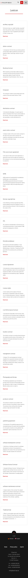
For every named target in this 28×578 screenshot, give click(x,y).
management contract (9, 353)
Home (5, 547)
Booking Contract (8, 68)
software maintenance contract (11, 486)
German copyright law (9, 199)
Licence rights (7, 288)
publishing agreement (9, 421)
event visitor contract (9, 130)
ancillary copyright (8, 24)
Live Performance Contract (10, 310)
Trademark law (7, 510)
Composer (6, 90)
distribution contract (9, 108)
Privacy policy (13, 547)
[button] (25, 2)
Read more (5, 36)
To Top (14, 536)
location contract (7, 332)
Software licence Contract (10, 464)
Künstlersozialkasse (8, 241)
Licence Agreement (8, 264)
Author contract (7, 46)
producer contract (8, 399)
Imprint (22, 547)
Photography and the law (10, 377)
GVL (4, 221)
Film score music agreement (11, 152)
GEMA (4, 174)
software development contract (11, 442)
